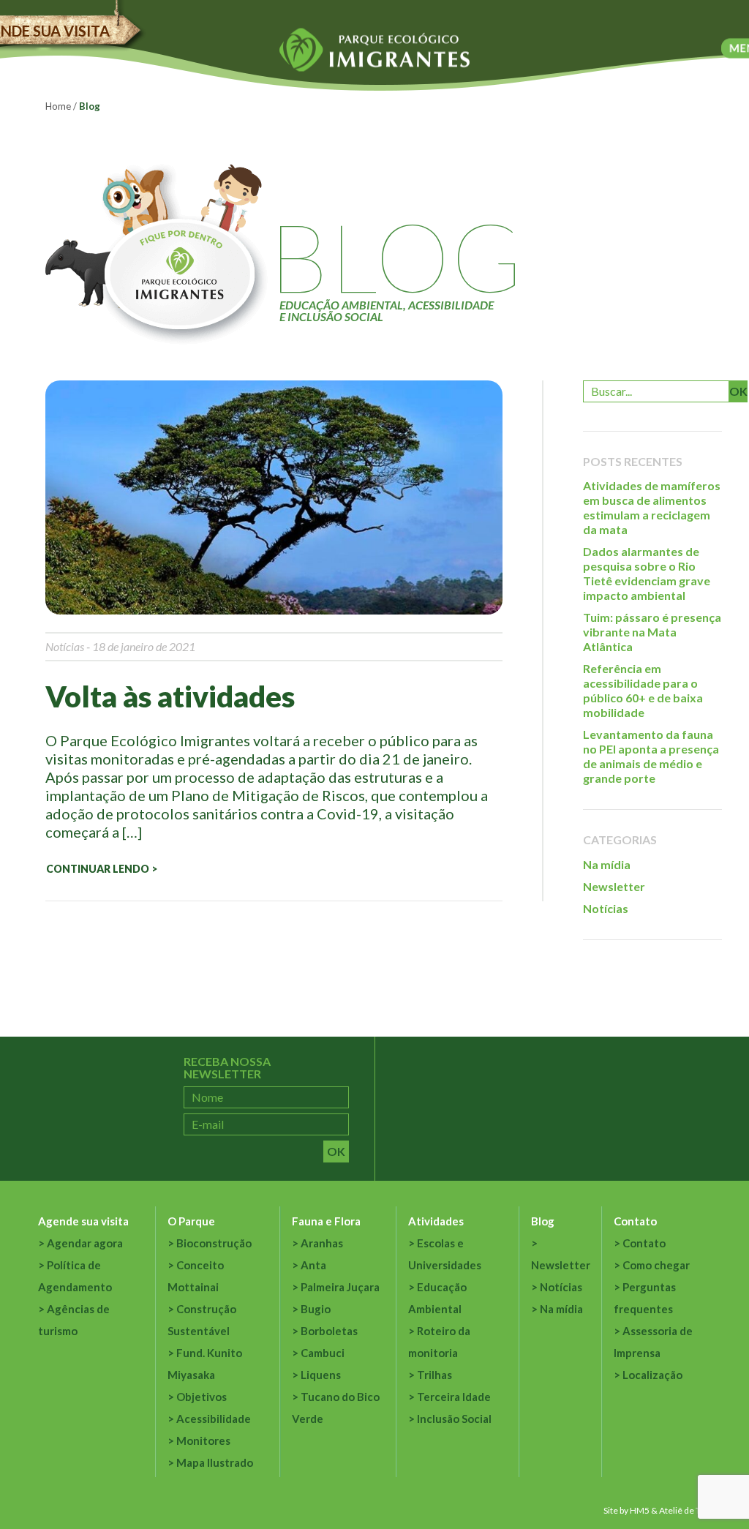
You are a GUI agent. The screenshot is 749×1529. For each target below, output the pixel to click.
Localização (652, 1374)
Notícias (64, 646)
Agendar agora (85, 1243)
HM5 (640, 1510)
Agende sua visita (83, 1221)
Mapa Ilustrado (214, 1462)
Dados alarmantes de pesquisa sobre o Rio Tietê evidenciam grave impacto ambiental (646, 573)
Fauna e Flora (326, 1221)
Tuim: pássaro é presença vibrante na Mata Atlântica (652, 631)
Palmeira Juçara (340, 1286)
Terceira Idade (454, 1396)
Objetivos (201, 1396)
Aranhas (322, 1243)
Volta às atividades (170, 696)
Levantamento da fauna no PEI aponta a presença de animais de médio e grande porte (651, 756)
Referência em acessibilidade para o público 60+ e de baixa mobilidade (643, 690)
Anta (313, 1264)
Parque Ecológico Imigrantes (374, 50)
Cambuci (323, 1352)
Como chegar (656, 1264)
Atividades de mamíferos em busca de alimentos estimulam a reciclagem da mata (651, 507)
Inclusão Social (454, 1418)
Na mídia (607, 864)
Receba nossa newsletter (227, 1068)
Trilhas (434, 1374)
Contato (635, 1221)
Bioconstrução (214, 1243)
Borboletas (329, 1330)
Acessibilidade (213, 1418)
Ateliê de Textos (690, 1510)
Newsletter (614, 886)
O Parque (191, 1221)
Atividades (436, 1221)
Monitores (203, 1440)
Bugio (316, 1308)
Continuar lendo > (101, 869)
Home (58, 106)
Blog (542, 1221)
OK (738, 391)
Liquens (321, 1374)
